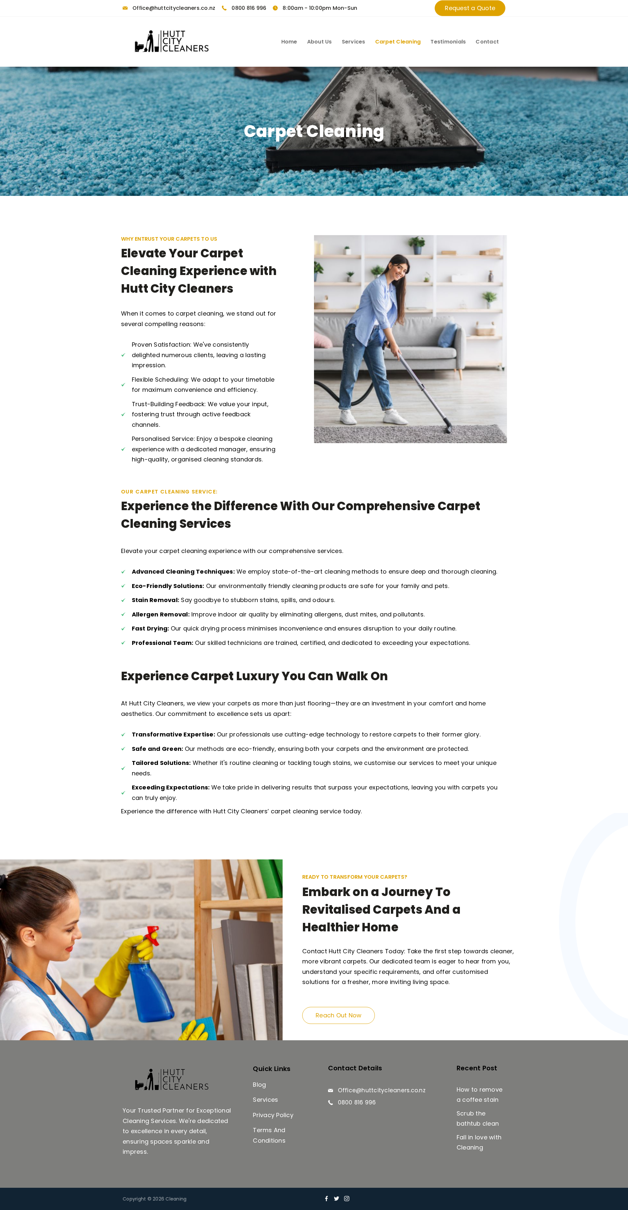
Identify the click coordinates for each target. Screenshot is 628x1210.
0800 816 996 (249, 8)
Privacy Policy (273, 1115)
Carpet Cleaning (398, 41)
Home (289, 41)
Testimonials (448, 41)
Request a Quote (470, 8)
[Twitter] (336, 1198)
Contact (487, 41)
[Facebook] (326, 1198)
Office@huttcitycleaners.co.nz (173, 8)
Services (353, 41)
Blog (259, 1084)
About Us (319, 41)
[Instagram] (346, 1198)
